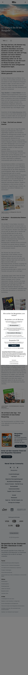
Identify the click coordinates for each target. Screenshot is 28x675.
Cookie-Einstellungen (14, 363)
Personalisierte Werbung (14, 333)
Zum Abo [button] (14, 345)
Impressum (14, 360)
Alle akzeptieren (14, 325)
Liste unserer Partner (15, 356)
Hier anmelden (21, 348)
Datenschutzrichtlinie (14, 361)
